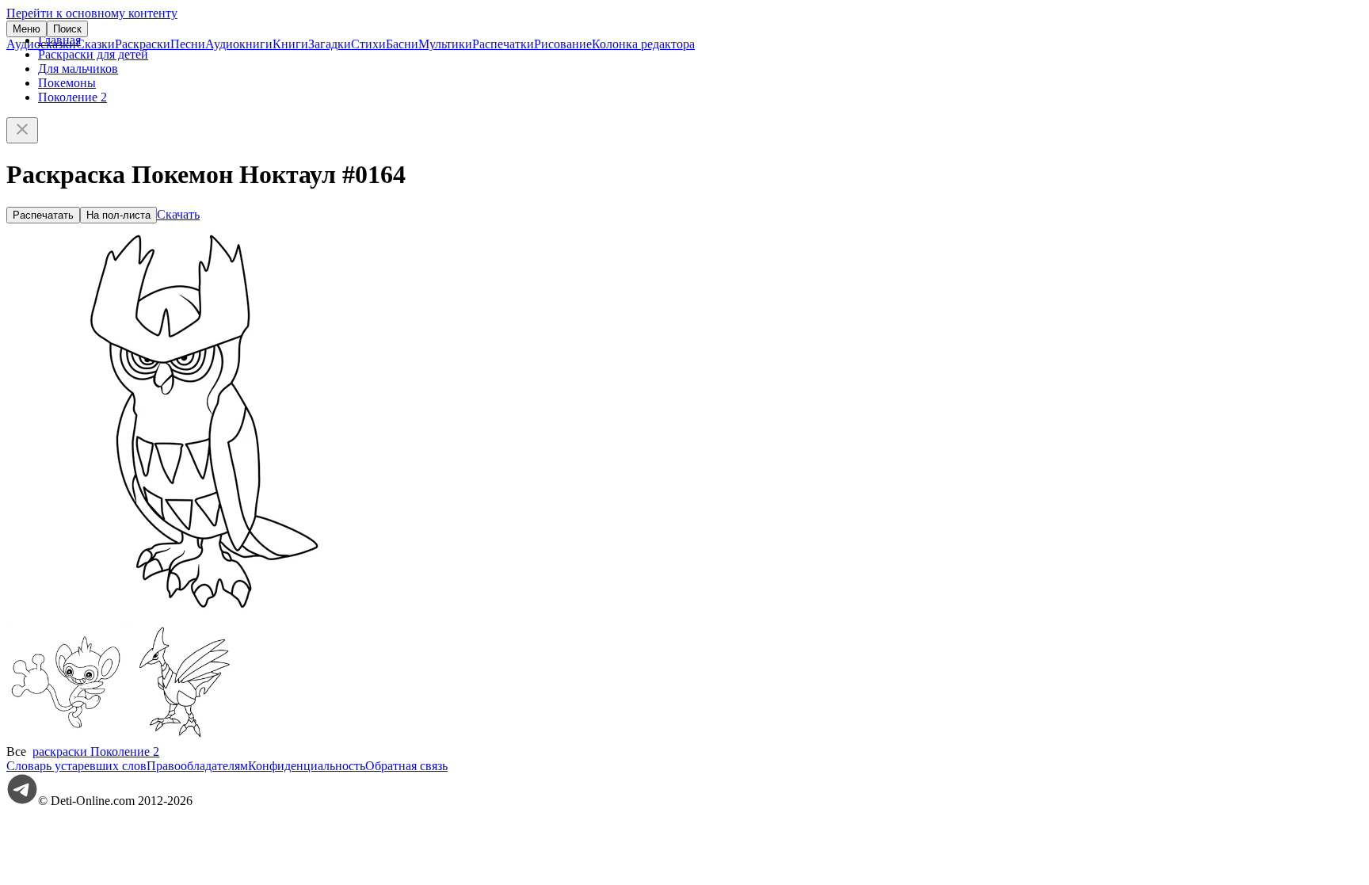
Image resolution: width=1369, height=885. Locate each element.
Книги (290, 44)
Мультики (445, 44)
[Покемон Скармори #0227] (184, 737)
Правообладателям (197, 765)
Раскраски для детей (93, 54)
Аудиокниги (239, 44)
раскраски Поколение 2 (95, 751)
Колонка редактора (643, 44)
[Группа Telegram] (22, 800)
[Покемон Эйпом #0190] (65, 737)
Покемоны (67, 83)
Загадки (329, 44)
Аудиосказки (41, 44)
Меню (26, 29)
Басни (402, 44)
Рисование (563, 44)
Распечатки (503, 44)
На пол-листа (118, 215)
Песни (187, 44)
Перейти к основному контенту (91, 13)
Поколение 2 (72, 97)
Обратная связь (406, 765)
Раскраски (142, 44)
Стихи (368, 44)
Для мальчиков (78, 68)
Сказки (95, 44)
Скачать (178, 214)
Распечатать (43, 215)
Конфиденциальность (306, 765)
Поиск (67, 29)
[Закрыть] (22, 130)
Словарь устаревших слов (76, 765)
